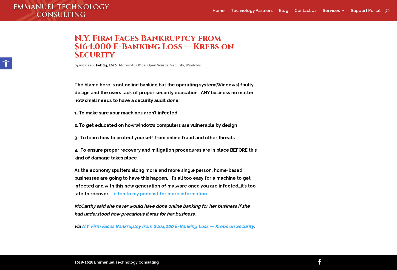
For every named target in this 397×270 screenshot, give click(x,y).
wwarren (86, 65)
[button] (6, 63)
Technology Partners (252, 11)
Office (141, 65)
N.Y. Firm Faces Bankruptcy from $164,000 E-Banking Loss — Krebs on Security (168, 226)
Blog (283, 11)
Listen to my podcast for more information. (159, 193)
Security (177, 65)
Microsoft (127, 65)
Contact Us (306, 11)
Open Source (158, 65)
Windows (193, 65)
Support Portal (365, 11)
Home (219, 11)
